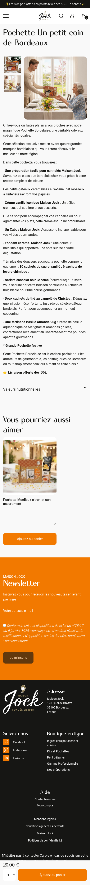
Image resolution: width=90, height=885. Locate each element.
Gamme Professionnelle (62, 763)
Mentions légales (45, 819)
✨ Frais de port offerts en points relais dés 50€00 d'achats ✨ (45, 4)
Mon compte (45, 805)
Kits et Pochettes (58, 751)
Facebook (19, 742)
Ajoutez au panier (52, 875)
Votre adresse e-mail (18, 611)
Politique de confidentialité (45, 840)
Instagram (19, 750)
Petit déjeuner (56, 757)
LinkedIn (18, 758)
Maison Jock (45, 833)
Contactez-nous (45, 799)
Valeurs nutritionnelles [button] (21, 389)
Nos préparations (58, 769)
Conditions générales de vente (45, 826)
